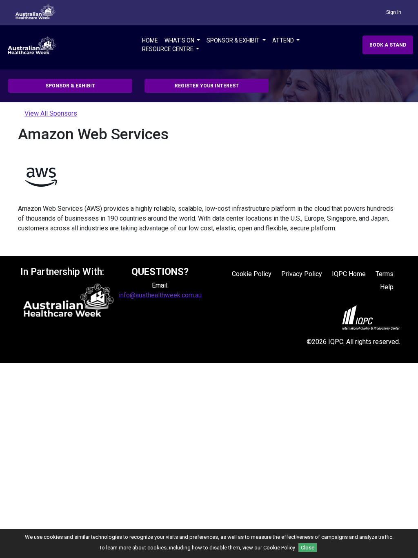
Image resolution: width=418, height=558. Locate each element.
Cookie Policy (251, 274)
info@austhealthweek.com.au (160, 295)
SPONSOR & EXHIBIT (234, 40)
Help (387, 287)
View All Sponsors (50, 113)
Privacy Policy (301, 274)
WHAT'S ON (180, 40)
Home (150, 40)
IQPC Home (349, 274)
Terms (385, 274)
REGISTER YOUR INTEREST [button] (207, 86)
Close (307, 548)
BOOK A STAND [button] (387, 45)
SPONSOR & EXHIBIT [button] (70, 86)
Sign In (393, 12)
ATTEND (283, 40)
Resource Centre (168, 49)
